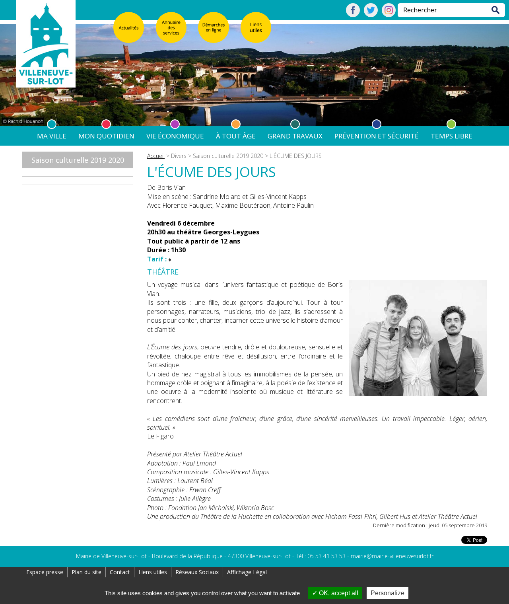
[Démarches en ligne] (213, 27)
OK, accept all (337, 593)
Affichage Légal (247, 572)
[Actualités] (128, 27)
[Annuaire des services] (171, 27)
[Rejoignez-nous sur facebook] (353, 14)
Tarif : (157, 259)
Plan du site (86, 572)
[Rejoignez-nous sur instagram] (389, 14)
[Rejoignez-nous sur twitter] (371, 14)
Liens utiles (152, 572)
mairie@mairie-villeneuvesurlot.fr (392, 556)
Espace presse (44, 572)
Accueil (156, 156)
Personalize (387, 593)
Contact (120, 572)
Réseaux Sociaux (197, 572)
